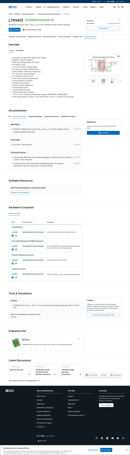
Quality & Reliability (43, 415)
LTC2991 (14, 274)
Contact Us (41, 427)
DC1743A (25, 340)
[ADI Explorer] (115, 7)
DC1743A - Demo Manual (23, 145)
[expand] (79, 339)
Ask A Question (116, 375)
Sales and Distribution (44, 419)
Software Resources (34, 36)
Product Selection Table (33, 29)
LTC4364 (15, 260)
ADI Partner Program (44, 423)
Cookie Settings (92, 450)
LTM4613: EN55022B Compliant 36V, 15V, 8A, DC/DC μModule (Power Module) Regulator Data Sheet (41, 130)
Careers (39, 400)
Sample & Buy (103, 28)
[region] (65, 450)
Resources (71, 404)
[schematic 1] (93, 81)
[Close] (127, 450)
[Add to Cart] (13, 236)
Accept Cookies (106, 450)
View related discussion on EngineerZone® (23, 380)
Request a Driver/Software (20, 192)
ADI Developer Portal (75, 415)
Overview (12, 36)
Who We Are (41, 396)
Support (71, 396)
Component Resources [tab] (51, 116)
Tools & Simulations (64, 36)
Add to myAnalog (93, 375)
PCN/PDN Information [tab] (68, 116)
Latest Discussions (90, 36)
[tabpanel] (46, 77)
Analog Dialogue (74, 411)
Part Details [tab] (20, 50)
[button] (35, 14)
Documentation (21, 36)
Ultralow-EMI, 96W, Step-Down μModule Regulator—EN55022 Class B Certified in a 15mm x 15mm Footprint (43, 158)
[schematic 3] (113, 81)
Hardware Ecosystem (50, 36)
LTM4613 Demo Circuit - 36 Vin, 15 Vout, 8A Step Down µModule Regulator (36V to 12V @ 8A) (46, 306)
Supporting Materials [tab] (35, 116)
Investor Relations (43, 411)
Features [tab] (11, 50)
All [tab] (9, 116)
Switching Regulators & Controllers (49, 14)
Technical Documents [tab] (19, 116)
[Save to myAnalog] (16, 236)
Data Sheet (16, 29)
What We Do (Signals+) (45, 408)
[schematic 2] (103, 81)
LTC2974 (14, 246)
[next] (120, 81)
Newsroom (41, 404)
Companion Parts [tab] (14, 213)
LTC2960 (15, 232)
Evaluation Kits (77, 36)
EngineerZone (73, 400)
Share (105, 375)
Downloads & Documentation (101, 315)
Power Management (28, 14)
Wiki (69, 408)
